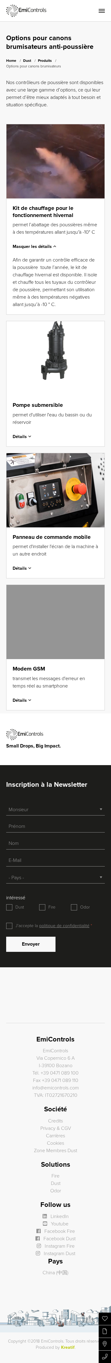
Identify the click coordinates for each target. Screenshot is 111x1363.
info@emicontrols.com (55, 1088)
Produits (45, 60)
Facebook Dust (59, 1239)
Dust (27, 60)
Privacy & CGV (55, 1128)
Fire (52, 907)
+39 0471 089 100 (60, 1073)
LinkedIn (59, 1216)
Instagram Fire (59, 1246)
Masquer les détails (32, 246)
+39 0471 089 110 (60, 1080)
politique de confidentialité (64, 925)
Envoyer (31, 944)
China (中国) (55, 1273)
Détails (20, 436)
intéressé (15, 898)
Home (11, 60)
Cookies (55, 1143)
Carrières (55, 1136)
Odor (85, 907)
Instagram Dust (59, 1253)
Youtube (59, 1224)
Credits (55, 1121)
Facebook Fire (59, 1231)
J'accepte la (52, 925)
